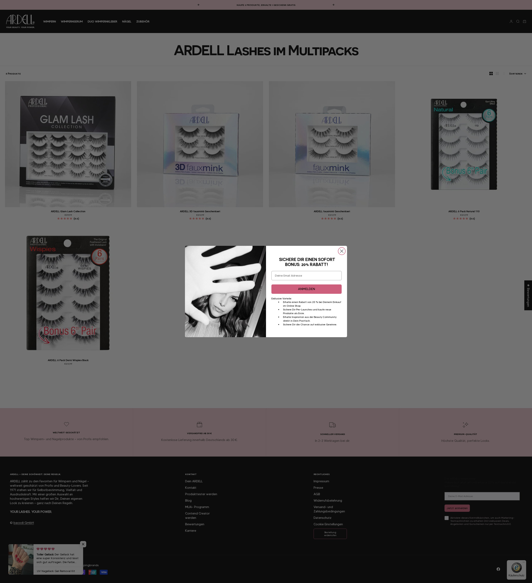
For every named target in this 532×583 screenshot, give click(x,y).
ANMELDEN (306, 289)
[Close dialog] (341, 251)
